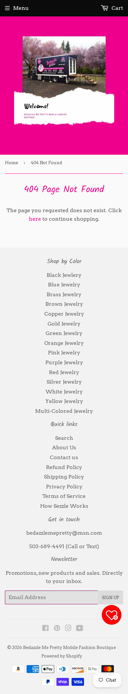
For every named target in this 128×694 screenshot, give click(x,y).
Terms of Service (64, 496)
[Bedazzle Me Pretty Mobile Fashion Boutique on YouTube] (79, 629)
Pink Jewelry (64, 352)
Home (11, 162)
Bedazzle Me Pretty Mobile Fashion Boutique (69, 647)
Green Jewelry (64, 333)
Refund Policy (64, 467)
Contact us (64, 457)
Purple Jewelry (64, 362)
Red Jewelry (64, 372)
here (35, 219)
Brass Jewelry (64, 294)
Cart (116, 8)
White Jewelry (64, 392)
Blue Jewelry (64, 284)
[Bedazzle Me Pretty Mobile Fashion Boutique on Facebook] (45, 629)
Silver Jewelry (64, 382)
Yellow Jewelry (64, 401)
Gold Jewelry (64, 324)
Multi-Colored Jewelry (64, 411)
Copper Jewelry (64, 314)
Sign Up (110, 597)
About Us (64, 447)
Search (64, 438)
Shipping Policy (64, 477)
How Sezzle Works (64, 506)
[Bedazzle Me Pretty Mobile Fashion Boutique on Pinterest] (56, 629)
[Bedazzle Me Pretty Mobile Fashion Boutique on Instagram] (68, 629)
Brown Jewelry (64, 304)
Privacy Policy (64, 486)
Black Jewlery (64, 275)
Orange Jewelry (64, 343)
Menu (21, 8)
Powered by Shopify (61, 656)
